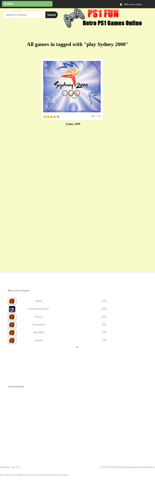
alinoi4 (38, 340)
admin (38, 301)
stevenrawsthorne (38, 308)
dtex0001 (38, 332)
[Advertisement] (71, 197)
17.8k (98, 116)
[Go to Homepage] (103, 25)
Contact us (51, 475)
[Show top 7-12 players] (77, 347)
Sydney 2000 (73, 123)
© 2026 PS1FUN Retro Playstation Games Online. (127, 467)
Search (51, 14)
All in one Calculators (12, 475)
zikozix (39, 316)
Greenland (39, 324)
